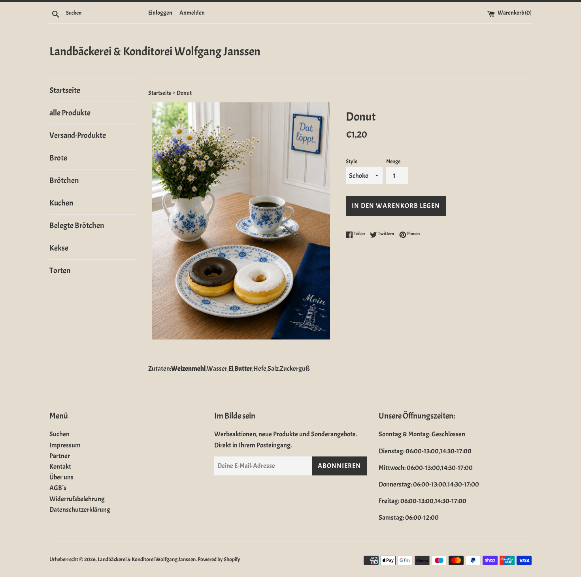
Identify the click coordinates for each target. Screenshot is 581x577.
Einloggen (160, 13)
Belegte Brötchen (76, 225)
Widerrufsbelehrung (77, 499)
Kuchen (61, 203)
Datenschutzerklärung (79, 509)
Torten (59, 270)
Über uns (61, 477)
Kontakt (60, 466)
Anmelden (192, 13)
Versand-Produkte (77, 135)
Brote (58, 158)
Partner (59, 456)
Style (351, 161)
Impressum (65, 445)
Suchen (59, 434)
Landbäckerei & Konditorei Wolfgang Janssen (154, 51)
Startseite (64, 90)
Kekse (58, 248)
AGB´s (57, 488)
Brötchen (64, 180)
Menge (393, 161)
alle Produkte (70, 113)
